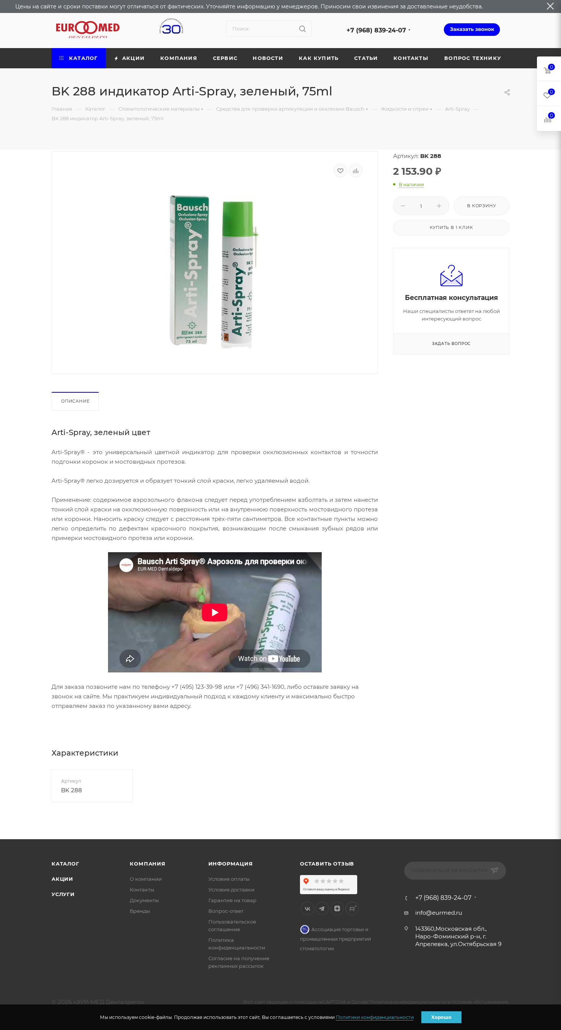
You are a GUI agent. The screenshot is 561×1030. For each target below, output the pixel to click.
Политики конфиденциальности (375, 1017)
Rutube (352, 908)
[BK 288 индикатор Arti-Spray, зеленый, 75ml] (215, 273)
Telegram (322, 908)
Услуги (63, 894)
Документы (144, 900)
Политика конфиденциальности (408, 1002)
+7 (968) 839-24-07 (376, 30)
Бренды (140, 911)
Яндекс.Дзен (337, 908)
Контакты (142, 890)
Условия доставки (231, 890)
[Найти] (302, 29)
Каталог (65, 864)
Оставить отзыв (327, 864)
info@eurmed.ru (438, 912)
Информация (230, 864)
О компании (146, 879)
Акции (62, 879)
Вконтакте (307, 908)
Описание (75, 401)
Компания (147, 864)
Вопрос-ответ (225, 911)
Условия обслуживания (480, 1002)
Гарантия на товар (232, 900)
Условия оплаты (229, 879)
